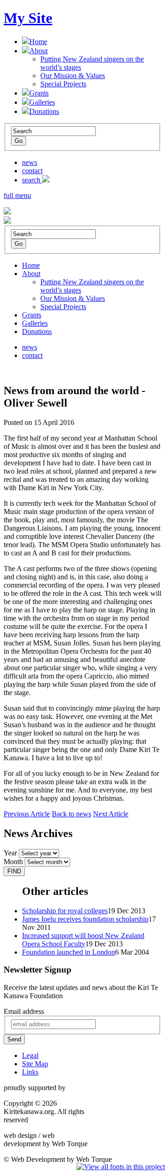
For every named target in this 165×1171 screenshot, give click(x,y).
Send (14, 1039)
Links (30, 1072)
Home (38, 41)
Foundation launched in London (68, 952)
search (32, 180)
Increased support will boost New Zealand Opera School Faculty (83, 940)
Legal (30, 1055)
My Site (28, 18)
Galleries (42, 102)
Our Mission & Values (72, 75)
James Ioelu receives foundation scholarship (85, 919)
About (38, 51)
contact (32, 171)
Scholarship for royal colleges (65, 911)
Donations (44, 111)
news (29, 162)
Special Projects (63, 84)
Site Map (35, 1064)
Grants (39, 93)
